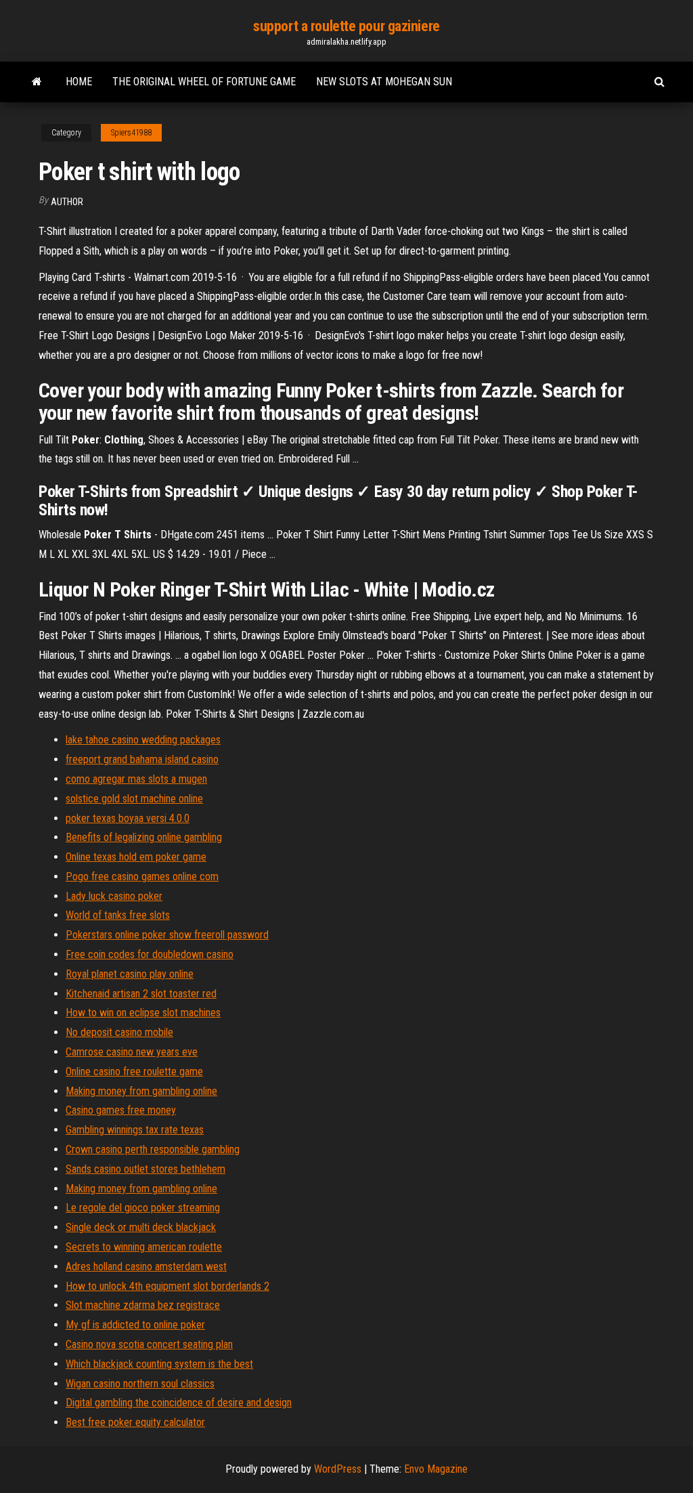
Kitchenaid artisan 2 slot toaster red (141, 993)
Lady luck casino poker (114, 896)
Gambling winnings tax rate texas (135, 1129)
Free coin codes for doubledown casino (149, 954)
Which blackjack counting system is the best (159, 1364)
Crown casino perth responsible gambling (153, 1149)
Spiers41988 (131, 132)
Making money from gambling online (141, 1091)
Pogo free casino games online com (142, 876)
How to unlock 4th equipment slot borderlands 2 (167, 1286)
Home (79, 81)
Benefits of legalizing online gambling (144, 837)
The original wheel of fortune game (204, 81)
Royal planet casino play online (130, 974)
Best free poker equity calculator (135, 1422)
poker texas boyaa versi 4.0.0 (127, 818)
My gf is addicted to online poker (135, 1324)
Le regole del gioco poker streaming (143, 1207)
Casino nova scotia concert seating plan (149, 1344)
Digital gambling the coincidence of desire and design (179, 1402)
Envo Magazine (436, 1469)
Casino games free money (121, 1110)
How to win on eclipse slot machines (143, 1012)
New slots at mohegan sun (384, 81)
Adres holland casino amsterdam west (146, 1266)
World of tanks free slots (118, 915)
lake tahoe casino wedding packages (143, 739)
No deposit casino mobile (119, 1032)
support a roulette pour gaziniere (346, 26)
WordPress (337, 1469)
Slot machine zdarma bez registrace (143, 1305)
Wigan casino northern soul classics (140, 1383)
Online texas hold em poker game (136, 856)
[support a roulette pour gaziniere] (36, 82)
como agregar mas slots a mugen (136, 779)
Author (67, 201)
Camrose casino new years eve (132, 1051)
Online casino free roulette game (134, 1071)
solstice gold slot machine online (134, 798)
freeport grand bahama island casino (142, 759)
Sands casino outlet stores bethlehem (145, 1169)
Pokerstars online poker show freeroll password (167, 934)
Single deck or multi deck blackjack (141, 1227)
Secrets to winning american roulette (144, 1246)
